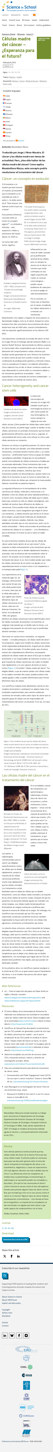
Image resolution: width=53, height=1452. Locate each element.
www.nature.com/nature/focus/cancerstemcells (24, 1063)
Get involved (29, 25)
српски (8, 128)
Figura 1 (23, 569)
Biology (12, 77)
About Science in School (12, 1296)
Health (19, 77)
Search (26, 14)
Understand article (44, 39)
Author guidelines (43, 25)
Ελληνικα (8, 114)
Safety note (7, 1312)
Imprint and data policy (11, 1303)
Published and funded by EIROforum (15, 1441)
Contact (5, 14)
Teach (4, 25)
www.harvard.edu (24, 1047)
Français (8, 103)
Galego (8, 107)
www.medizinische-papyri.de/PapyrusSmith (22, 1000)
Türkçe (7, 136)
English (8, 99)
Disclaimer (6, 1315)
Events (12, 25)
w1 (9, 223)
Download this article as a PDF (15, 1239)
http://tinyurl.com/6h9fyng (22, 1050)
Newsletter (16, 14)
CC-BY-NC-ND (8, 1228)
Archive (5, 1322)
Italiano (8, 117)
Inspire (34, 20)
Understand (44, 20)
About (19, 25)
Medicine (43, 81)
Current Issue (14, 20)
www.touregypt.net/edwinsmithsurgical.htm (22, 997)
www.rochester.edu (27, 1020)
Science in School (8, 34)
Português (9, 125)
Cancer (22, 81)
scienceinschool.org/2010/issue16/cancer (30, 1081)
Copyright (6, 1309)
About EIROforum (9, 1299)
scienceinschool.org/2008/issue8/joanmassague (27, 1100)
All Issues (26, 20)
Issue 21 (29, 34)
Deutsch (8, 110)
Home (4, 20)
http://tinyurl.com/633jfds (22, 1024)
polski (7, 121)
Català (7, 96)
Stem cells (7, 83)
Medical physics (32, 81)
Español (8, 132)
